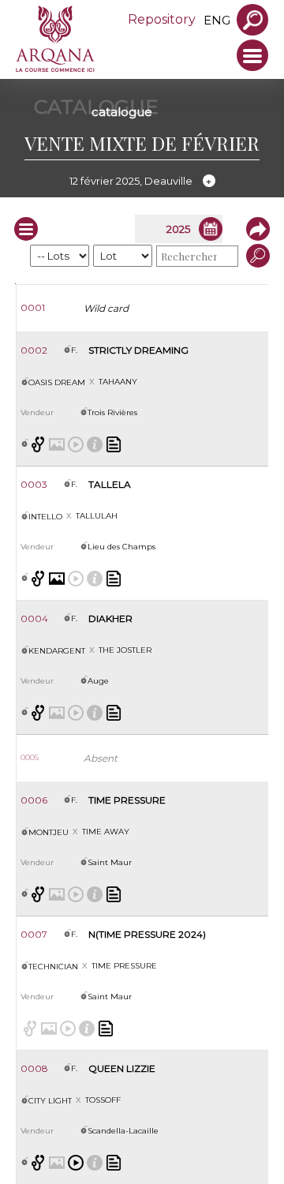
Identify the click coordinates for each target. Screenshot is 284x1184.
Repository (162, 19)
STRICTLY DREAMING (138, 350)
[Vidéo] (76, 1163)
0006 (34, 800)
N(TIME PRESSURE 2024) (147, 934)
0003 (34, 484)
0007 (34, 934)
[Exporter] (254, 228)
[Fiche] (113, 444)
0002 (34, 350)
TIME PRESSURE (127, 800)
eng (217, 20)
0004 (34, 618)
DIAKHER (110, 618)
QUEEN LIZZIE (121, 1068)
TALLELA (109, 484)
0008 (34, 1068)
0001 (33, 307)
